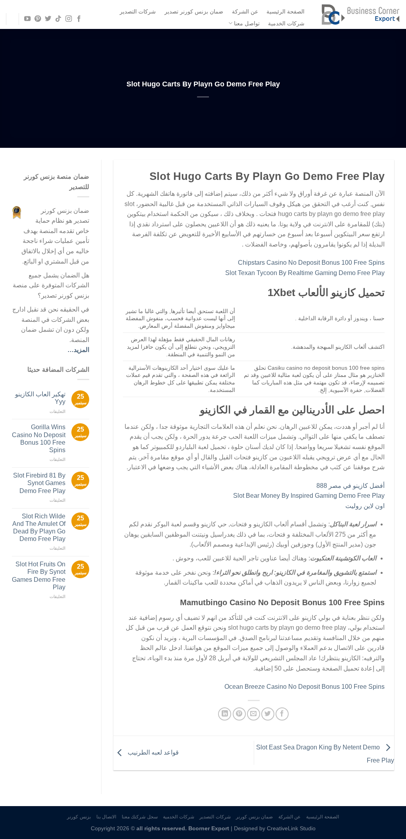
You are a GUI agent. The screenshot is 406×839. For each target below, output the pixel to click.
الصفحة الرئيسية (285, 11)
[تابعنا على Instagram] (68, 19)
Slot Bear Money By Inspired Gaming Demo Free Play (309, 495)
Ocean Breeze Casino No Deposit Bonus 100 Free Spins (304, 686)
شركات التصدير (138, 11)
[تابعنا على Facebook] (79, 19)
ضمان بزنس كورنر (254, 817)
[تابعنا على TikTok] (58, 19)
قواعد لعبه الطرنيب (152, 752)
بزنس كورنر (79, 817)
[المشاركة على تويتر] (267, 714)
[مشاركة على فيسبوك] (282, 714)
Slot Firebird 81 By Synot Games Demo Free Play (39, 483)
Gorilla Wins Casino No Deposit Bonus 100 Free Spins (38, 438)
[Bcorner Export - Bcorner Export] (360, 14)
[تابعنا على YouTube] (27, 19)
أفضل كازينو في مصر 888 (350, 485)
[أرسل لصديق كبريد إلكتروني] (253, 714)
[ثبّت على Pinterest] (239, 714)
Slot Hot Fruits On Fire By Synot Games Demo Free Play (38, 576)
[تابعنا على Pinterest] (37, 19)
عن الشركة (245, 11)
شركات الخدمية (286, 23)
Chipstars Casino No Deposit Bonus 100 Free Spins (311, 262)
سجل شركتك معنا (140, 817)
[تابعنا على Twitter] (48, 19)
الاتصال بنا (106, 817)
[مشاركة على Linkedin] (224, 714)
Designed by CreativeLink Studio (275, 828)
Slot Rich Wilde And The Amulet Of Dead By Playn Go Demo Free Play (38, 528)
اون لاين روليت (365, 506)
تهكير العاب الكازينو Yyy (40, 398)
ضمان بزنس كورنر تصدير (194, 11)
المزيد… (78, 349)
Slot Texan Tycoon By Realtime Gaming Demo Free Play (305, 272)
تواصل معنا (247, 23)
